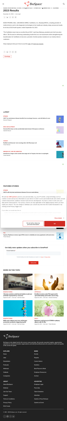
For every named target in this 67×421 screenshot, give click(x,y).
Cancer (5, 140)
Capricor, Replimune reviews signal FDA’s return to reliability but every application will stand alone (28, 235)
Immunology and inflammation (12, 151)
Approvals (37, 292)
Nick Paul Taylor (21, 297)
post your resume (38, 44)
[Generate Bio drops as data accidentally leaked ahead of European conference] (60, 130)
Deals (36, 318)
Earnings (7, 56)
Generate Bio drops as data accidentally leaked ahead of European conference (23, 129)
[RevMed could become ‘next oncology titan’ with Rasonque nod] (60, 144)
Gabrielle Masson (7, 130)
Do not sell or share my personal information (33, 223)
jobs (29, 44)
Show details (58, 218)
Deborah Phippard (7, 120)
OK (55, 223)
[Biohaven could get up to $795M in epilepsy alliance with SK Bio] (49, 308)
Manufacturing (7, 292)
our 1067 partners (12, 196)
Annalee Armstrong (53, 297)
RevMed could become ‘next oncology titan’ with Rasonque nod (20, 143)
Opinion (5, 116)
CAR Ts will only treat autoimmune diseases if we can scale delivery (20, 192)
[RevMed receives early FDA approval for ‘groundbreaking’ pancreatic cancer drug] (49, 282)
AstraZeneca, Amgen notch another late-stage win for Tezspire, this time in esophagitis (25, 153)
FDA (4, 232)
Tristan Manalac (6, 144)
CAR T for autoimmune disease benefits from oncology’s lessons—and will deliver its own (26, 118)
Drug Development (9, 126)
